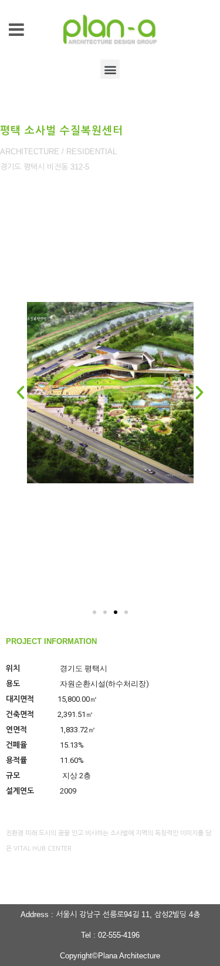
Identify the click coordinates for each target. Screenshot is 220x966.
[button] (110, 69)
